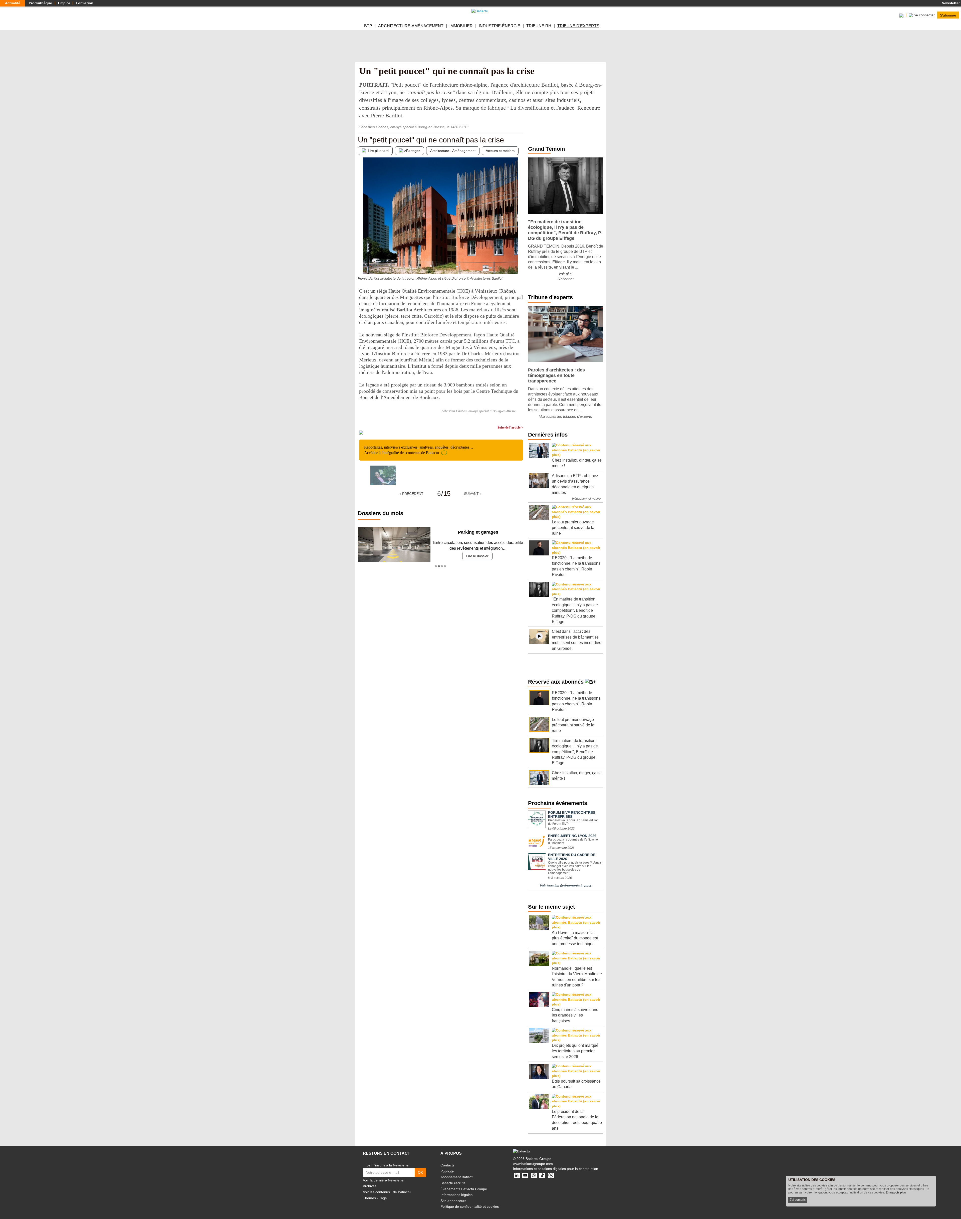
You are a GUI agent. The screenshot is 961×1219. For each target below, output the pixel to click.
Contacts (447, 1165)
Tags (383, 1198)
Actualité (12, 3)
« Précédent (411, 494)
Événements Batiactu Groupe (463, 1189)
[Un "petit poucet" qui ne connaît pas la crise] (383, 475)
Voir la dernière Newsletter (384, 1180)
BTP (368, 26)
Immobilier (461, 26)
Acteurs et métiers (500, 151)
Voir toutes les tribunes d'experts (565, 416)
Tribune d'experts (578, 26)
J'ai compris (798, 1199)
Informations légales (456, 1195)
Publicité (447, 1171)
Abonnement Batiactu (457, 1177)
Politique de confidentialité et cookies (469, 1206)
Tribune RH (538, 26)
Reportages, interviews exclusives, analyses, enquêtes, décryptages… (418, 450)
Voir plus (566, 274)
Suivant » (473, 494)
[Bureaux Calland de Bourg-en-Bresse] (519, 264)
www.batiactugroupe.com (533, 1164)
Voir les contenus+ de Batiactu (387, 1192)
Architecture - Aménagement (452, 151)
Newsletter (950, 3)
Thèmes (369, 1198)
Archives (369, 1186)
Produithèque (40, 3)
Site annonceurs (453, 1201)
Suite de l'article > (510, 427)
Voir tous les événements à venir (565, 886)
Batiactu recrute (452, 1183)
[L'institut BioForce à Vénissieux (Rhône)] (362, 264)
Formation (84, 3)
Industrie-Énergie (499, 26)
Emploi (64, 3)
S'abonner (948, 15)
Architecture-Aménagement (410, 26)
